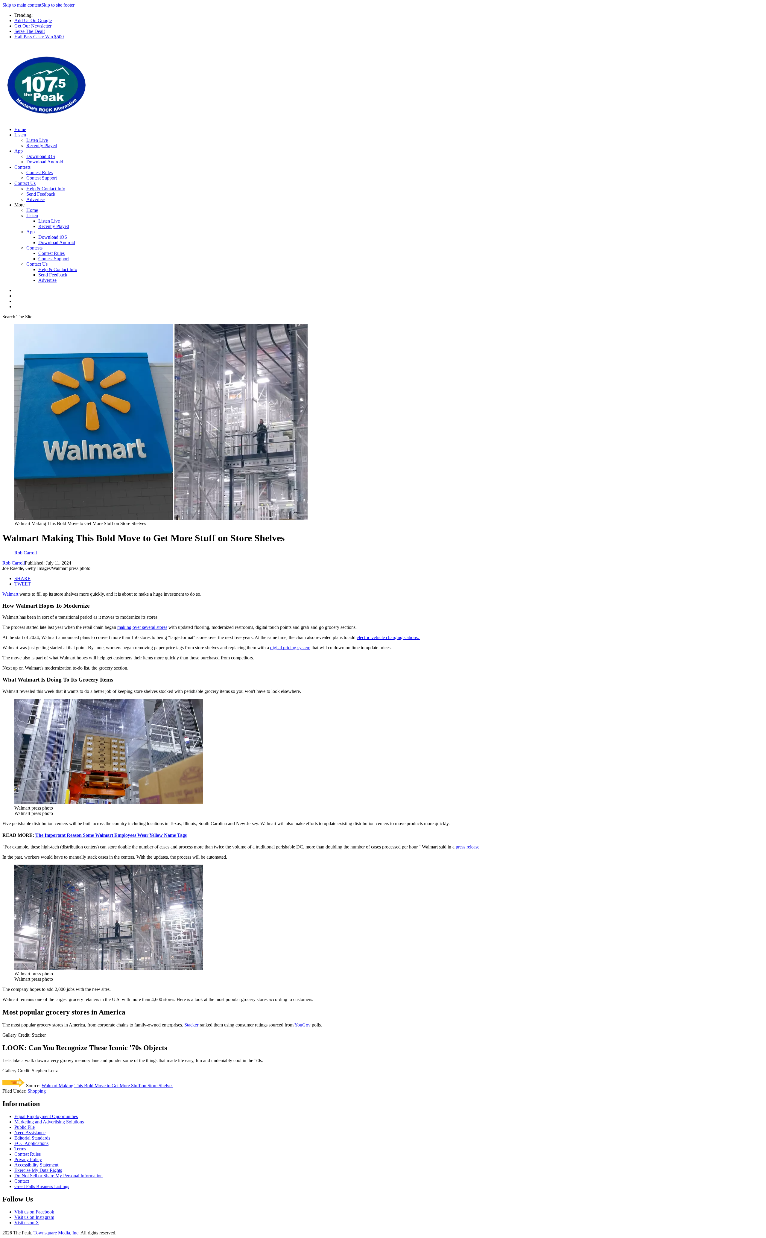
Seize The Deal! (29, 31)
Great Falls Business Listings (41, 1186)
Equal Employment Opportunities (46, 1116)
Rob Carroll (13, 562)
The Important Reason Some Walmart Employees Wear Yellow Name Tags (111, 835)
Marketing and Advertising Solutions (49, 1121)
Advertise (35, 199)
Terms (20, 1148)
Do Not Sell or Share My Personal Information (58, 1175)
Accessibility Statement (36, 1164)
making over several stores (142, 627)
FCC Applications (31, 1143)
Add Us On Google (33, 20)
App (18, 150)
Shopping (37, 1090)
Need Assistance (29, 1132)
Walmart (10, 594)
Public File (24, 1127)
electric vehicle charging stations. (388, 637)
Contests (22, 167)
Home (20, 129)
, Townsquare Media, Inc (54, 1232)
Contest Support (41, 177)
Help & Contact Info (45, 188)
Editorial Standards (32, 1137)
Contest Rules (39, 172)
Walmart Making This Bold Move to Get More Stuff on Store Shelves (107, 1085)
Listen (20, 134)
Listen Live (37, 140)
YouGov (302, 1024)
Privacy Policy (28, 1159)
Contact (21, 1181)
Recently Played (41, 145)
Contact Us (25, 183)
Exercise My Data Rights (38, 1170)
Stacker (191, 1024)
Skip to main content (21, 4)
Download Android (44, 161)
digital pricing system (290, 647)
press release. (469, 846)
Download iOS (40, 156)
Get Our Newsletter (32, 25)
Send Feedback (40, 194)
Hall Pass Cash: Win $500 (39, 36)
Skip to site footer (58, 4)
